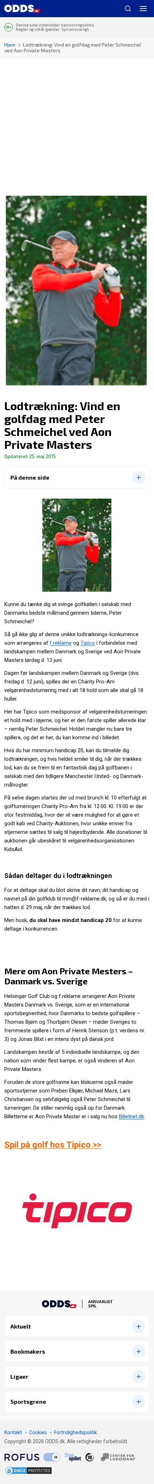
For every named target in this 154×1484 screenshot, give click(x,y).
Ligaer (19, 1376)
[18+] (110, 1456)
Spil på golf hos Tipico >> (52, 1145)
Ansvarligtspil (100, 1304)
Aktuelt (20, 1326)
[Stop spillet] (72, 1456)
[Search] (125, 8)
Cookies (38, 1432)
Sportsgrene (28, 1401)
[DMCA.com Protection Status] (28, 1470)
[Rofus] (32, 1456)
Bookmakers (27, 1351)
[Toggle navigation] (143, 8)
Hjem (9, 45)
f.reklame (61, 643)
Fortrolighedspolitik (75, 1432)
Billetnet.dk (131, 1116)
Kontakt (13, 1432)
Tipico (88, 643)
